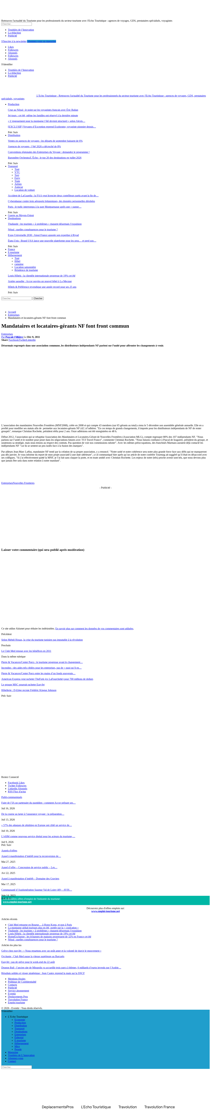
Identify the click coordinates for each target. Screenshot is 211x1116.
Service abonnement (18, 990)
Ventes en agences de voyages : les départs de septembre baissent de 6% (45, 140)
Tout (17, 169)
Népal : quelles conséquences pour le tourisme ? (33, 229)
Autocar (19, 187)
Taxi (17, 175)
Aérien (18, 184)
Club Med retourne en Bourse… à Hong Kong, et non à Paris (40, 924)
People (18, 1049)
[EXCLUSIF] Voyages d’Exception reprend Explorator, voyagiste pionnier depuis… (52, 126)
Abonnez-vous (15, 1058)
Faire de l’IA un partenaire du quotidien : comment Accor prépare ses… (38, 802)
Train (17, 181)
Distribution (14, 135)
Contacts (12, 984)
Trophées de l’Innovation (21, 29)
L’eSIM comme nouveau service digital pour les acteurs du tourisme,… (38, 836)
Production (13, 104)
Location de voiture (25, 190)
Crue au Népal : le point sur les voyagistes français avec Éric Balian (43, 109)
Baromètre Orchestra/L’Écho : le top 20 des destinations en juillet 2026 (44, 157)
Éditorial (19, 1037)
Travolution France (18, 999)
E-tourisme (13, 252)
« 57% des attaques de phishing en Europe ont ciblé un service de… (36, 825)
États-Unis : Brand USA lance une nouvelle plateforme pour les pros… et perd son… (52, 240)
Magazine (13, 1052)
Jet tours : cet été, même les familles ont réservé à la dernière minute (43, 115)
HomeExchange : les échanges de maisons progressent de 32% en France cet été (49, 936)
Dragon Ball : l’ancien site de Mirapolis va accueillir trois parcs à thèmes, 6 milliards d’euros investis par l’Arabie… (61, 967)
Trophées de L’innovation (21, 1055)
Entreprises (7, 334)
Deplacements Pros (18, 996)
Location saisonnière (25, 267)
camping (19, 264)
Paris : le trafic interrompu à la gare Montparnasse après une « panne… (44, 206)
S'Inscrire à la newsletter (14, 41)
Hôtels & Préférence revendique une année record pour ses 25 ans (42, 286)
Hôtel (17, 261)
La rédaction (14, 32)
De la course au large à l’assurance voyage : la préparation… (32, 814)
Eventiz (12, 993)
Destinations (14, 218)
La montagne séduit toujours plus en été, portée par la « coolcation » (43, 927)
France (11, 249)
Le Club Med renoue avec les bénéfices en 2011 (26, 651)
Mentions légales (16, 978)
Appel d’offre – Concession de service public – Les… (29, 867)
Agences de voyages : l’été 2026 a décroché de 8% (34, 146)
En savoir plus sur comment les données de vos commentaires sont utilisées (94, 628)
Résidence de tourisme (26, 270)
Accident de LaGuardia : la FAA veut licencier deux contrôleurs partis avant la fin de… (53, 195)
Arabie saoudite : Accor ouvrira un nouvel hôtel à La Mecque (40, 281)
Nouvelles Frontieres (23, 483)
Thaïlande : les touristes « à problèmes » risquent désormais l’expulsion (45, 224)
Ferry (17, 178)
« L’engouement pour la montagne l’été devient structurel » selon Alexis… (46, 121)
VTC (17, 172)
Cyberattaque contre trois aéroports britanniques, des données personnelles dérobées (51, 201)
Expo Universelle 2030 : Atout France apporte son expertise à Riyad (43, 235)
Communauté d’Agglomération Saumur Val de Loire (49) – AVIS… (36, 889)
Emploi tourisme (16, 1002)
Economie (20, 1019)
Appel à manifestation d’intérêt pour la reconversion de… (31, 856)
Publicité (12, 35)
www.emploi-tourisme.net (17, 901)
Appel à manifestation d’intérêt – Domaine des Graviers (30, 878)
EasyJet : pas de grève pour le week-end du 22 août (28, 962)
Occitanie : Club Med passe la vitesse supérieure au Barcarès (32, 956)
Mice (17, 1046)
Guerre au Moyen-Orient (21, 215)
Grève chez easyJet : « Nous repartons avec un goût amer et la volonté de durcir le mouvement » (51, 950)
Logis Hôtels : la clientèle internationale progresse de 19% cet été (41, 275)
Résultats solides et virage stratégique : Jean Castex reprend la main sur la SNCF (43, 973)
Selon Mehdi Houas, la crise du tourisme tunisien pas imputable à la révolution (42, 639)
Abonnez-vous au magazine (41, 41)
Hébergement (15, 255)
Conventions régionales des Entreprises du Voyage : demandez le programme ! (49, 152)
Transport (13, 166)
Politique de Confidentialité (22, 981)
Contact (12, 1061)
